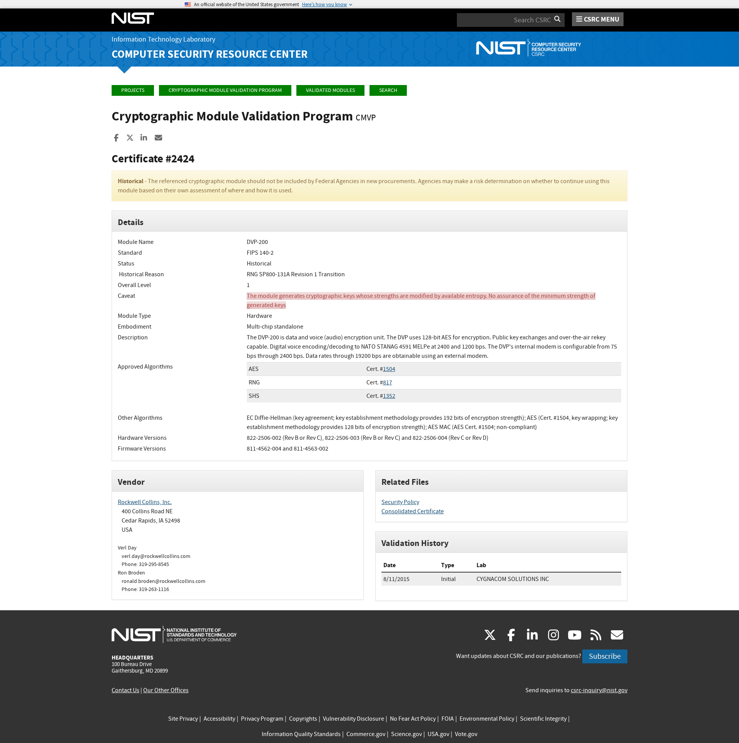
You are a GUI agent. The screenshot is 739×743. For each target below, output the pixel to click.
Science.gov (406, 734)
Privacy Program (262, 719)
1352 (389, 396)
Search (388, 90)
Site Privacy (183, 719)
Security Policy (400, 502)
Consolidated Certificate (412, 511)
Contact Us (125, 690)
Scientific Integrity (543, 719)
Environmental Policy (487, 719)
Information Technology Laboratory (163, 39)
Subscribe (605, 656)
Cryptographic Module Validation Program (225, 90)
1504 (389, 369)
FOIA (447, 719)
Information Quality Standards (301, 734)
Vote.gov (466, 734)
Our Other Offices (166, 690)
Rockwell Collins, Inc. (145, 502)
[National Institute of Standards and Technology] (174, 634)
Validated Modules (330, 90)
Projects (132, 90)
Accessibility (219, 719)
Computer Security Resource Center (210, 54)
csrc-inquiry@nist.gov (599, 690)
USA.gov (438, 734)
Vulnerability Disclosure (353, 719)
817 (387, 382)
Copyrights (303, 719)
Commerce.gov (365, 734)
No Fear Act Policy (413, 719)
